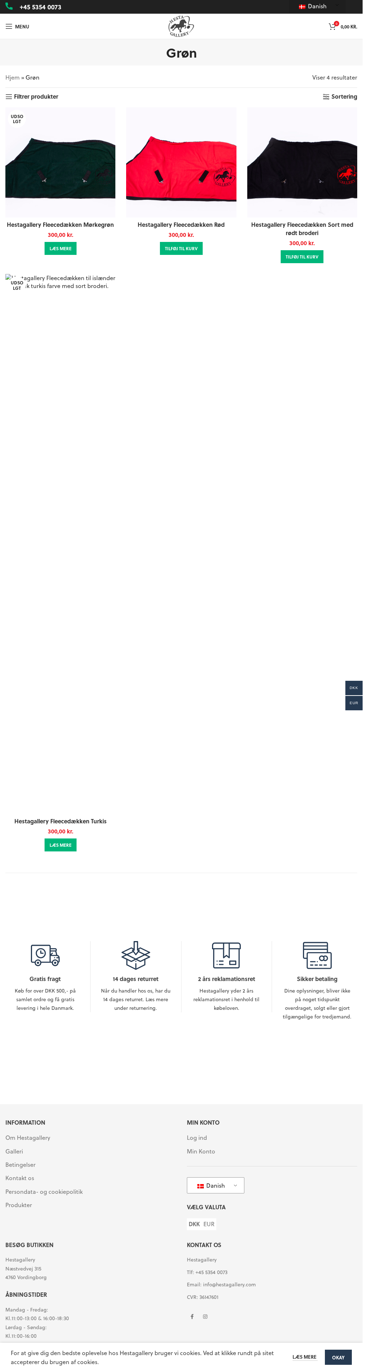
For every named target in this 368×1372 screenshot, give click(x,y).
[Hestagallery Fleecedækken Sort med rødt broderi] (302, 162)
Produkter (18, 1205)
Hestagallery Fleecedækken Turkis (60, 821)
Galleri (14, 1151)
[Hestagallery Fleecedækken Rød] (181, 162)
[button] (181, 248)
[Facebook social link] (192, 1317)
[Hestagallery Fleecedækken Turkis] (60, 544)
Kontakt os (19, 1178)
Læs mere (305, 1356)
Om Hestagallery (27, 1138)
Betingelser (20, 1165)
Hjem (12, 77)
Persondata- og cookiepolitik (44, 1192)
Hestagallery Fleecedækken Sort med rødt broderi (302, 228)
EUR (209, 1224)
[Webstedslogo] (181, 25)
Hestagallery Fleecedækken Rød (181, 224)
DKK (194, 1224)
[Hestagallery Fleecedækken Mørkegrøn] (60, 162)
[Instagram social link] (205, 1317)
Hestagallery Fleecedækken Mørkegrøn (60, 224)
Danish (317, 6)
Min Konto (201, 1151)
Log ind (197, 1138)
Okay (338, 1357)
